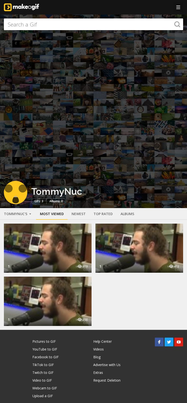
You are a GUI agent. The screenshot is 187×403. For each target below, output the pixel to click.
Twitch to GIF (43, 372)
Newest (79, 213)
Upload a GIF (42, 396)
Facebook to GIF (45, 357)
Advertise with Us (107, 364)
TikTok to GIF (43, 364)
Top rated (103, 213)
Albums (127, 213)
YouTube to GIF (44, 349)
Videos (98, 349)
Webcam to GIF (44, 388)
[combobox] (93, 24)
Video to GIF (42, 380)
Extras (98, 372)
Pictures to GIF (44, 341)
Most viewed (52, 213)
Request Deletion (107, 380)
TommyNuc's (16, 213)
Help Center (102, 341)
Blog (97, 357)
